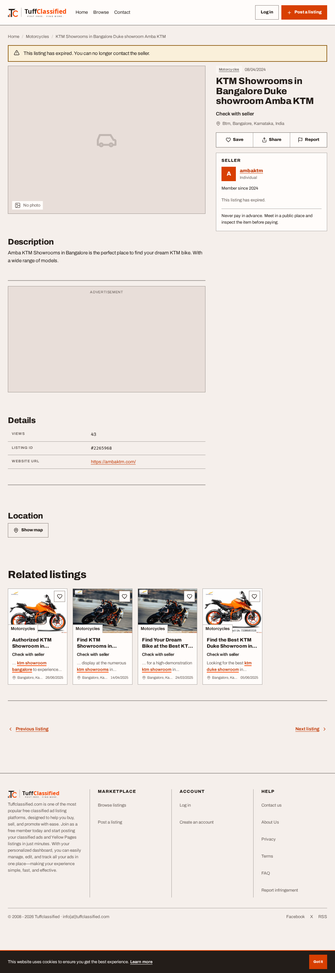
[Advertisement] (106, 342)
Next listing (307, 728)
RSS (322, 916)
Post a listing (110, 822)
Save (238, 139)
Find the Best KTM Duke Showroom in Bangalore (229, 646)
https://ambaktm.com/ (113, 461)
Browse (101, 12)
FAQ (265, 873)
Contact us (271, 805)
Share (275, 139)
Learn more (141, 962)
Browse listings (112, 805)
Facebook (295, 916)
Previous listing (32, 728)
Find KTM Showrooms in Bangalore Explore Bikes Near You (99, 649)
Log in (267, 12)
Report (312, 139)
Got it (318, 962)
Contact (122, 12)
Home (82, 12)
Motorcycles (229, 69)
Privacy (268, 839)
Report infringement (279, 890)
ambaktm (251, 170)
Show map (32, 530)
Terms (267, 856)
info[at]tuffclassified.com (86, 916)
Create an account (197, 822)
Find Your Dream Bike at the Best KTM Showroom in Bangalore (167, 649)
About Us (270, 822)
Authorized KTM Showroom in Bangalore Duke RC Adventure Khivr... (35, 649)
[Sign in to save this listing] (59, 596)
